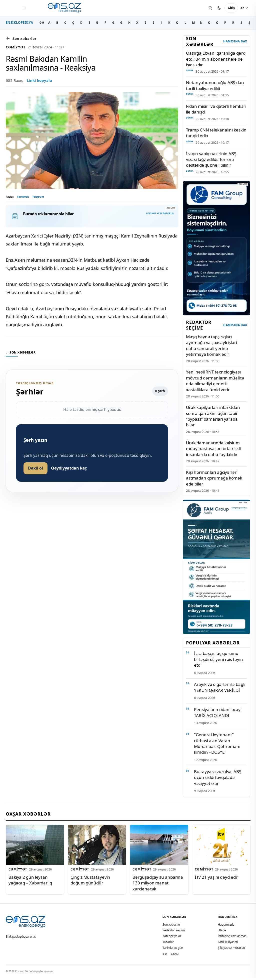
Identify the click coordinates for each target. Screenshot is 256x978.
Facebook (23, 196)
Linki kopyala (39, 80)
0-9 (42, 22)
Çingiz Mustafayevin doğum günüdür (90, 880)
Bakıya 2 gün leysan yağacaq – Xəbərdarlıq (30, 880)
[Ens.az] (65, 8)
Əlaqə (222, 930)
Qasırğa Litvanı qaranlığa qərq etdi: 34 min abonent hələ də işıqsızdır (215, 59)
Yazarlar (168, 942)
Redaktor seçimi (173, 930)
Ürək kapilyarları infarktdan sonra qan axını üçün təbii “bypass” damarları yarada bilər (213, 416)
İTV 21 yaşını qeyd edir (216, 877)
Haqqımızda (226, 924)
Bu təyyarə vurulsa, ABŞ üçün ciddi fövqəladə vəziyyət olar (217, 777)
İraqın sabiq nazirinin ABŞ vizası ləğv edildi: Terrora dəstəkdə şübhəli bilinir (211, 159)
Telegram (38, 196)
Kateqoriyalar (171, 936)
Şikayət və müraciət (231, 948)
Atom (174, 954)
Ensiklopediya (19, 22)
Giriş (231, 8)
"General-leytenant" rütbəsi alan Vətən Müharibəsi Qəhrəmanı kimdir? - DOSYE (217, 743)
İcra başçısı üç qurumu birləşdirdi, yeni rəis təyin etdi (218, 659)
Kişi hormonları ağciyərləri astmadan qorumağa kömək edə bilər (214, 478)
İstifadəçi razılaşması (232, 936)
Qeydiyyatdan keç (69, 468)
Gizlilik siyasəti (228, 942)
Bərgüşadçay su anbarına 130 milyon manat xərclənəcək (157, 883)
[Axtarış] (210, 8)
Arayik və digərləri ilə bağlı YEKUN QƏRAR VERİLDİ (219, 687)
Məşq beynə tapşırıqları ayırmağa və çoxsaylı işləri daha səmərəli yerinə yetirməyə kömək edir (211, 345)
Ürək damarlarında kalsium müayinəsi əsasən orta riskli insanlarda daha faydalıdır (213, 448)
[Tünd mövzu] (219, 8)
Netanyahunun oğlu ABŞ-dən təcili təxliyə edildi (215, 85)
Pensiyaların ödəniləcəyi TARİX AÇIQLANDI (218, 712)
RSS (165, 954)
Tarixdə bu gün (172, 948)
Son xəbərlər (171, 924)
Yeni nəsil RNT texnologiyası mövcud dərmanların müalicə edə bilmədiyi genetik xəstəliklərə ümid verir (215, 380)
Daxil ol (35, 468)
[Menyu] (24, 8)
